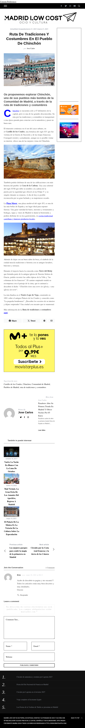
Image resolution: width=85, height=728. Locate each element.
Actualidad (14, 29)
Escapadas (22, 29)
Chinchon (27, 384)
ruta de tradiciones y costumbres (33, 387)
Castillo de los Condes (13, 384)
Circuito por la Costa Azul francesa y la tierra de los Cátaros (40, 549)
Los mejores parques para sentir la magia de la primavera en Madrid (18, 551)
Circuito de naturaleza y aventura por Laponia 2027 (34, 677)
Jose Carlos (31, 48)
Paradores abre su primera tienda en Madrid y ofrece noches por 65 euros (45, 409)
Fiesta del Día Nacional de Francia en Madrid (32, 684)
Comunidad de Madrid (41, 384)
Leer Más (41, 430)
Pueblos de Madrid (11, 387)
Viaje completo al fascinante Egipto (29, 699)
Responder (24, 595)
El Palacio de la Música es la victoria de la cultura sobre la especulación (11, 528)
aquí (6, 312)
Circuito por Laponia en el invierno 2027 (31, 692)
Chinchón (16, 110)
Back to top (75, 718)
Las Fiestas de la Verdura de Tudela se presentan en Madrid (37, 707)
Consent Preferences (8, 1)
